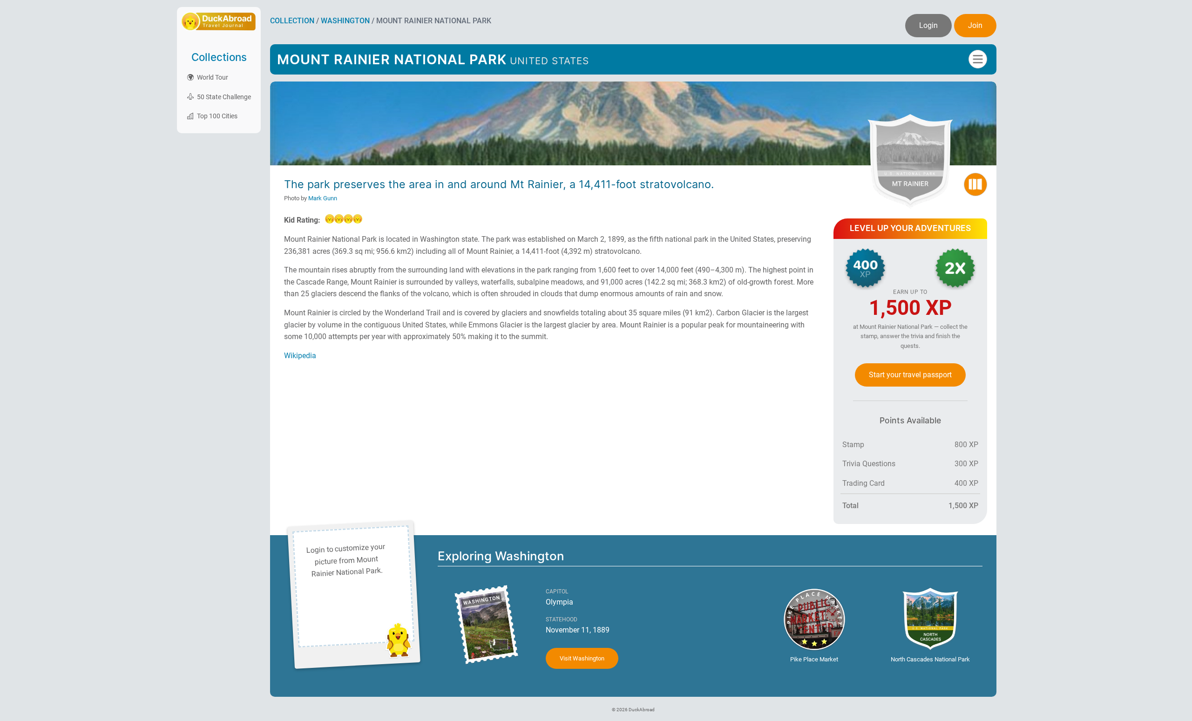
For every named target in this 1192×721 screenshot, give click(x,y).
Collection (292, 20)
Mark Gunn (322, 198)
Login (928, 25)
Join (975, 25)
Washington (345, 20)
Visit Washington (582, 658)
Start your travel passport (910, 374)
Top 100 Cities (216, 116)
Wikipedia (300, 355)
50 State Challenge (223, 97)
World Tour (212, 77)
